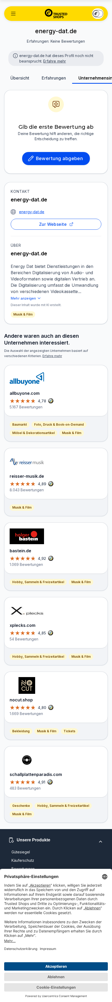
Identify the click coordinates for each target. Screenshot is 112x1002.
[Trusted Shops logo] (56, 13)
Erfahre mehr (54, 61)
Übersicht (19, 78)
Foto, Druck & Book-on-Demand (59, 424)
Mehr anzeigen (23, 298)
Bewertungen (23, 868)
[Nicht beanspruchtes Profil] (15, 55)
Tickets (69, 731)
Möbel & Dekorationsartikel (33, 433)
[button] (13, 14)
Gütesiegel (20, 852)
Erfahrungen (54, 78)
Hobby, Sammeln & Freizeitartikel (38, 582)
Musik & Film (23, 314)
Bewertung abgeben (59, 158)
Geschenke (21, 806)
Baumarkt (19, 424)
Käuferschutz (22, 860)
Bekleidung (21, 731)
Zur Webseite (53, 224)
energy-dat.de (31, 212)
